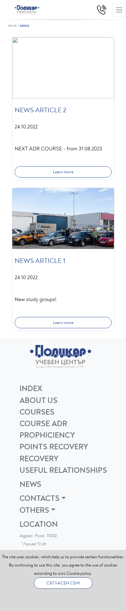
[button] (65, 498)
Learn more (63, 171)
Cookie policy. (79, 573)
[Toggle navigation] (119, 10)
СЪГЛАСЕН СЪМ (63, 583)
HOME (12, 26)
